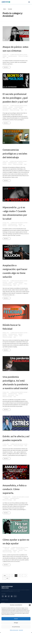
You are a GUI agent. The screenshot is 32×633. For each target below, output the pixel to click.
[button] (30, 605)
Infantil (20, 108)
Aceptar (16, 618)
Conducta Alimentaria (18, 107)
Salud (4, 57)
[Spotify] (11, 596)
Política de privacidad (14, 630)
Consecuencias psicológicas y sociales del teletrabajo (15, 153)
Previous (8, 575)
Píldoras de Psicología (23, 56)
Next (4, 578)
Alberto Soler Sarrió (16, 54)
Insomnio (4, 164)
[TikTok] (8, 596)
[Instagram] (2, 596)
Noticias (9, 164)
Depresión (20, 224)
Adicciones (5, 107)
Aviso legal (21, 630)
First (5, 575)
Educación (15, 108)
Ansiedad (4, 56)
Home (4, 9)
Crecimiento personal (12, 56)
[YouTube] (5, 596)
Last (7, 578)
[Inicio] (5, 2)
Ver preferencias (16, 626)
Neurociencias (5, 110)
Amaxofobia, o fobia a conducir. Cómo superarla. (14, 489)
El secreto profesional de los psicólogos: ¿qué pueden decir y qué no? (15, 97)
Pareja (25, 283)
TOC (7, 57)
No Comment (24, 54)
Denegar (16, 622)
